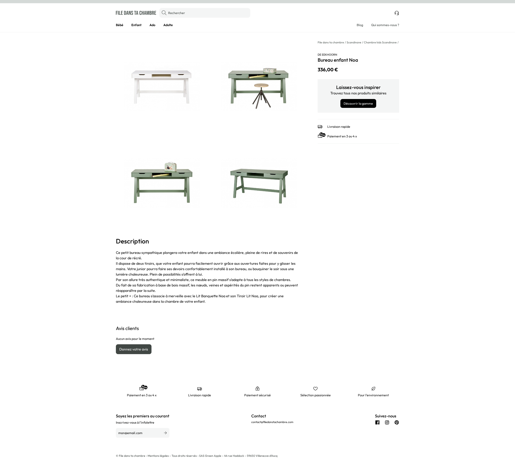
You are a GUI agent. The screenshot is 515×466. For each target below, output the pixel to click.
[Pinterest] (396, 422)
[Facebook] (377, 422)
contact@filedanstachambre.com (272, 422)
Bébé (119, 25)
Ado (152, 25)
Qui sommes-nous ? (385, 25)
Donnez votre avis (133, 349)
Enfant (136, 25)
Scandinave (354, 42)
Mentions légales (158, 456)
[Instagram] (387, 422)
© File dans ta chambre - (132, 456)
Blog (360, 25)
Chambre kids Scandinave (380, 42)
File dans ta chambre (331, 42)
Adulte (168, 25)
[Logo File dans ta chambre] (136, 13)
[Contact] (396, 12)
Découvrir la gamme (358, 103)
